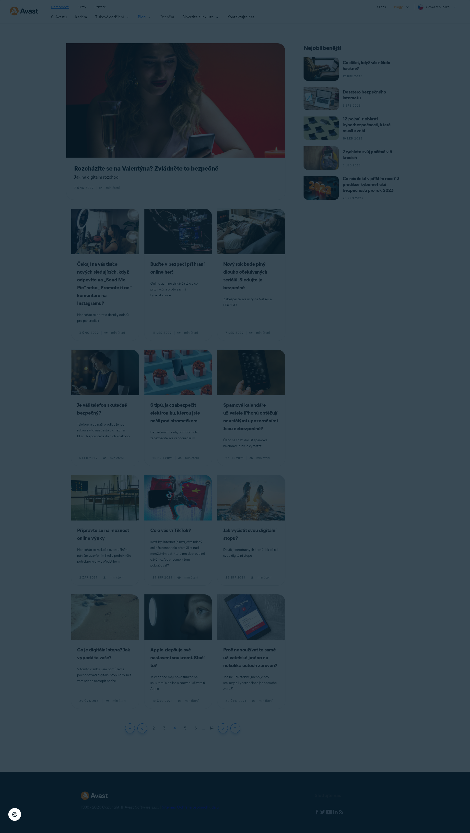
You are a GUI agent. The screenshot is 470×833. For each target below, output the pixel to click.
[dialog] (235, 416)
